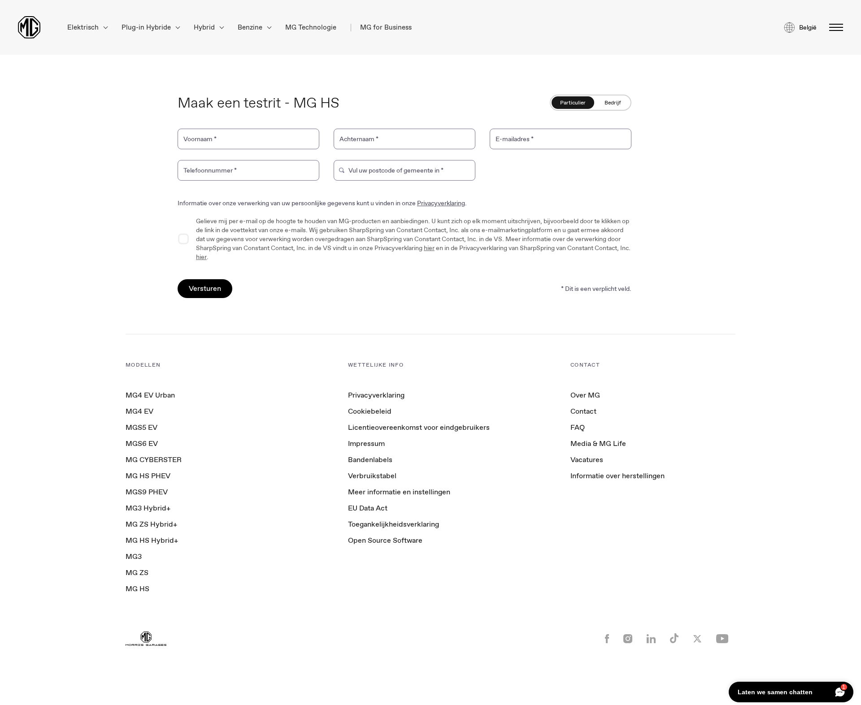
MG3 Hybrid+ (148, 508)
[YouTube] (722, 639)
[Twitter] (697, 639)
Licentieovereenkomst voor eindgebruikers (419, 427)
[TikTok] (674, 639)
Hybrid (205, 27)
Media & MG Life (598, 443)
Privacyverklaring (441, 203)
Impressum (366, 443)
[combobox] (409, 172)
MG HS (137, 588)
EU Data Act (367, 508)
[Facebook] (607, 639)
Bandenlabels (370, 459)
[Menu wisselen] (833, 27)
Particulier (573, 102)
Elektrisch (83, 27)
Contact (583, 411)
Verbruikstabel (372, 475)
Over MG (585, 395)
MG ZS (137, 572)
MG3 (134, 556)
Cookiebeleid (369, 411)
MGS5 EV (141, 427)
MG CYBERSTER (154, 459)
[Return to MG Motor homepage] (29, 27)
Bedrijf (612, 102)
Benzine (251, 27)
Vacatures (586, 459)
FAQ (577, 427)
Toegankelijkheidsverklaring (393, 524)
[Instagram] (627, 639)
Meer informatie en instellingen (399, 492)
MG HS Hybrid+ (152, 540)
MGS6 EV (142, 443)
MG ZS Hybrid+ (151, 524)
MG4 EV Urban (150, 395)
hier (429, 248)
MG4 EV (139, 411)
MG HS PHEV (148, 475)
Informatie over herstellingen (617, 475)
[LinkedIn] (651, 639)
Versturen (205, 288)
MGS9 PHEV (147, 492)
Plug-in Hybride (147, 27)
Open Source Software (385, 540)
